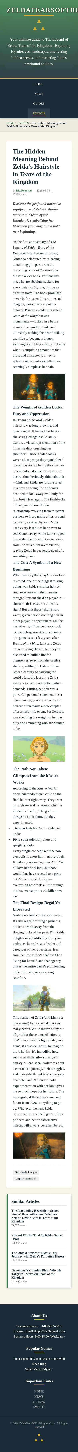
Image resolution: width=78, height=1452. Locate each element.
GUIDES (39, 103)
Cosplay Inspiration (25, 1178)
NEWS (39, 93)
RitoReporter (24, 190)
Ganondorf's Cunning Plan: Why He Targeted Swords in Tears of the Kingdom (36, 1274)
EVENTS (39, 113)
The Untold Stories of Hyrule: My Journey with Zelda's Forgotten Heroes (37, 1254)
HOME (39, 84)
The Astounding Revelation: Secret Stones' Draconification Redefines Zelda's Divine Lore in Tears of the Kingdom (35, 1216)
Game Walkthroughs (26, 1172)
